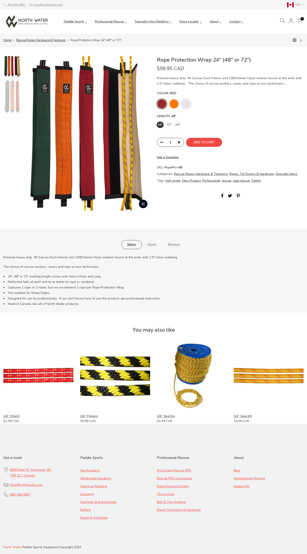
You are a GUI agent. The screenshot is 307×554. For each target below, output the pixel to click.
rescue (226, 181)
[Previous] (31, 133)
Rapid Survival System (173, 486)
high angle (172, 181)
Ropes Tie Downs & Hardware (179, 510)
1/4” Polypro (89, 416)
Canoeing (87, 494)
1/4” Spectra (166, 416)
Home (7, 40)
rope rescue (241, 181)
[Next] (142, 133)
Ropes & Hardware (94, 518)
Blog (237, 470)
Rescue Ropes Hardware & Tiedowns (41, 40)
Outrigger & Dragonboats (98, 502)
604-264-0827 (16, 5)
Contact (234, 21)
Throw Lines (166, 494)
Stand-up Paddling (93, 486)
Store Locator (189, 21)
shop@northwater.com (48, 5)
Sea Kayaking (90, 470)
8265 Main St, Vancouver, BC (30, 470)
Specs (131, 244)
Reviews (174, 244)
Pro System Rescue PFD (174, 470)
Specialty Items (286, 174)
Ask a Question (168, 157)
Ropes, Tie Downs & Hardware (251, 174)
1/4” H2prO (11, 416)
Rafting (85, 510)
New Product (191, 181)
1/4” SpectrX (243, 416)
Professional (211, 181)
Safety (256, 181)
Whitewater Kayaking (95, 478)
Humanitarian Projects (249, 478)
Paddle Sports (74, 21)
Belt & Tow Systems (171, 502)
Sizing (152, 244)
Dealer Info (242, 486)
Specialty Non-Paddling (152, 21)
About (214, 21)
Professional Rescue (109, 21)
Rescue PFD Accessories (174, 478)
